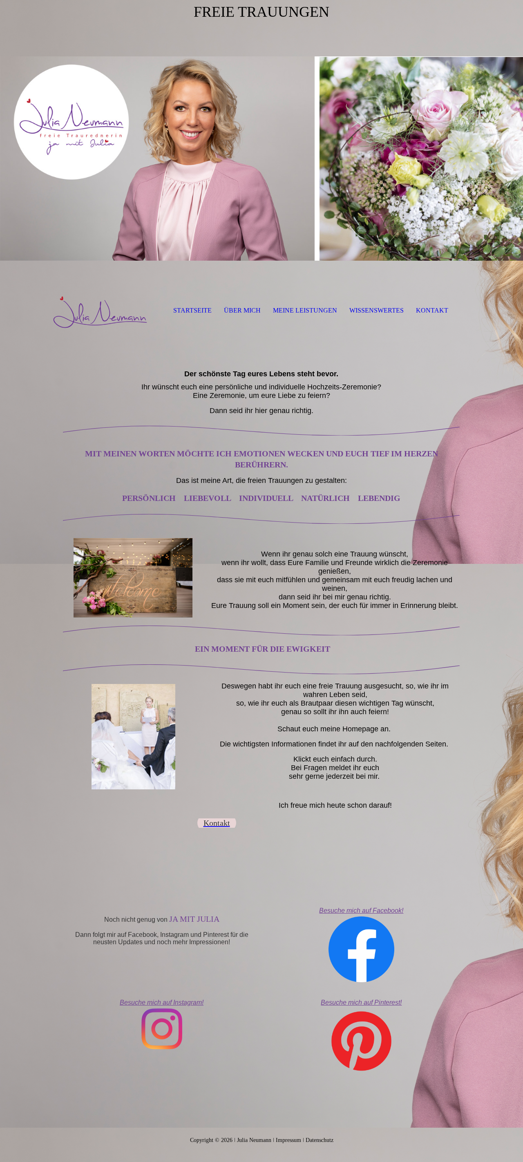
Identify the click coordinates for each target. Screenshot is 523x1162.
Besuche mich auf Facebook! (361, 910)
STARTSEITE (192, 310)
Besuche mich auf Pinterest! (361, 1002)
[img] (261, 143)
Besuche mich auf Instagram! (161, 1002)
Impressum (289, 1140)
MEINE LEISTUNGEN (305, 310)
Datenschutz (319, 1140)
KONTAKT (432, 310)
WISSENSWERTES (376, 310)
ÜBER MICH (242, 310)
